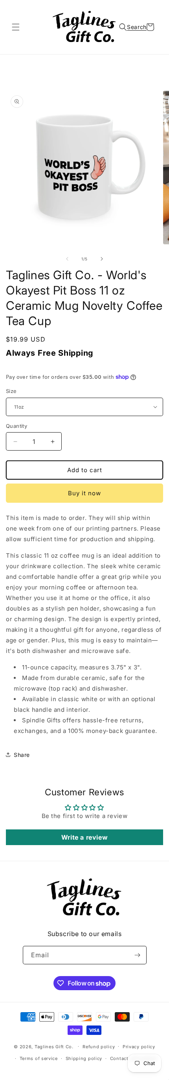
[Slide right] (101, 258)
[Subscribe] (137, 955)
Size (11, 391)
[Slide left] (67, 258)
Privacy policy (139, 1046)
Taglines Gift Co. (54, 1046)
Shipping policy (84, 1058)
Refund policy (99, 1046)
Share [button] (22, 754)
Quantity (16, 426)
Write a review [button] (84, 837)
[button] (15, 27)
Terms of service (39, 1058)
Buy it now (84, 493)
